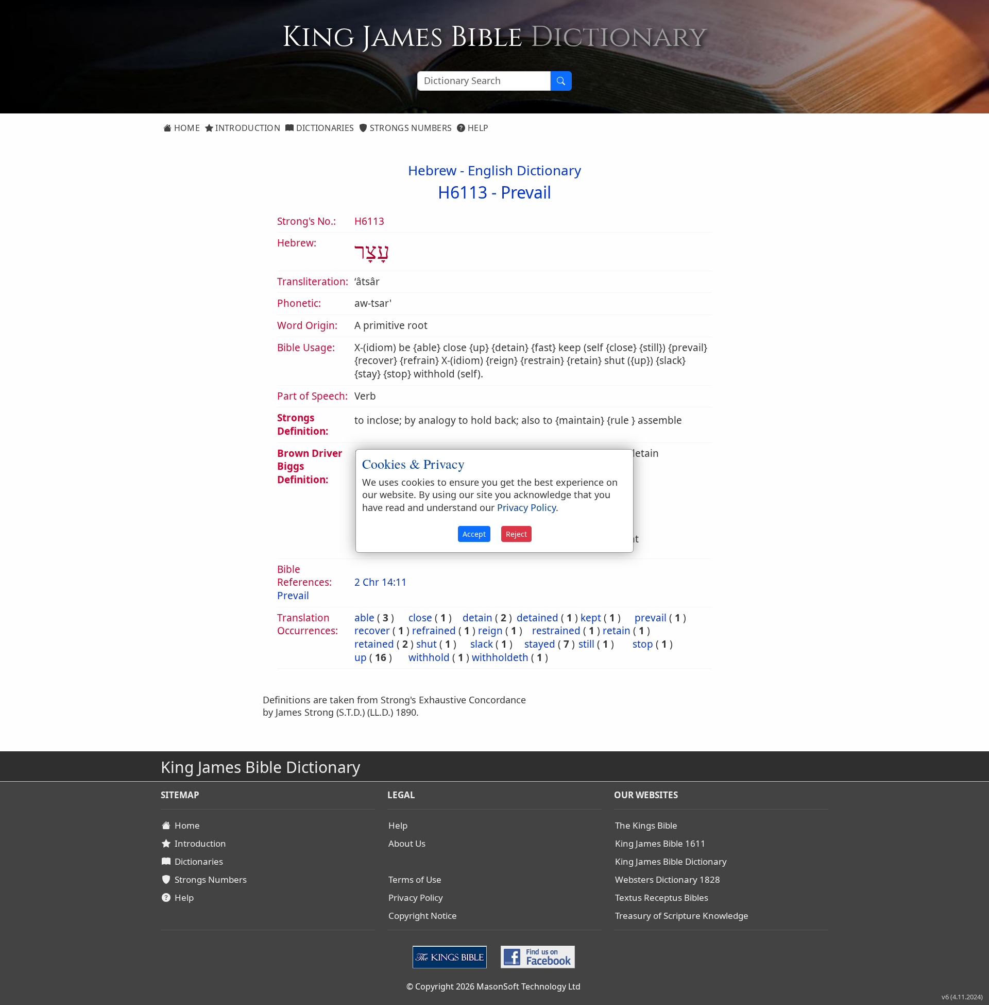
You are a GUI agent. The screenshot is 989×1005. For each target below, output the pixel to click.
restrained (556, 630)
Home (186, 128)
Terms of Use (414, 879)
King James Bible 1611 (660, 843)
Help (477, 128)
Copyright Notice (422, 915)
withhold (429, 657)
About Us (406, 843)
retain (616, 630)
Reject (516, 534)
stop (643, 644)
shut (426, 644)
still (586, 644)
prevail (651, 617)
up (360, 657)
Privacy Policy (415, 897)
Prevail (526, 192)
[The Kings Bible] (452, 956)
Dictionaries (324, 128)
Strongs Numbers (410, 128)
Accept (474, 534)
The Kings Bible (646, 825)
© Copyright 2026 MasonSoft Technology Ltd (493, 986)
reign (490, 630)
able (364, 617)
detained (537, 617)
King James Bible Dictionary (671, 861)
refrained (434, 630)
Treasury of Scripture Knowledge (681, 915)
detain (477, 617)
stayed (539, 644)
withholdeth (500, 657)
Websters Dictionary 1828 (667, 879)
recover (372, 630)
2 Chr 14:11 (380, 582)
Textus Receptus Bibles (661, 897)
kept (591, 617)
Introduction (246, 128)
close (420, 617)
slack (481, 644)
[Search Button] (561, 81)
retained (374, 644)
